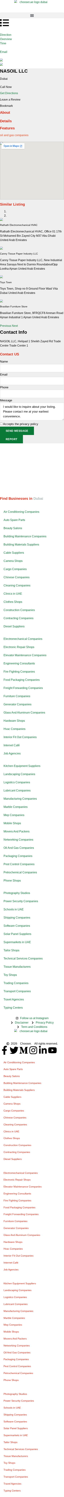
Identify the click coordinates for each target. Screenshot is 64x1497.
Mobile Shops (12, 823)
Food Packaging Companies (22, 679)
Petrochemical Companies (20, 872)
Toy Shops (10, 974)
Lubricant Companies (17, 790)
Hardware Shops (14, 720)
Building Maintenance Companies (25, 536)
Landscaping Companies (19, 774)
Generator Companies (17, 704)
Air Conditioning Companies (21, 511)
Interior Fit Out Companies (20, 737)
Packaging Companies (18, 856)
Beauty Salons (13, 528)
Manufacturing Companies (20, 798)
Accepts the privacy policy (20, 424)
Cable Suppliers (14, 552)
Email (3, 51)
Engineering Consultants (19, 663)
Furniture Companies (17, 696)
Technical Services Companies (23, 958)
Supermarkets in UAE (17, 942)
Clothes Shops (13, 601)
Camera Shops (13, 560)
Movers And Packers (17, 831)
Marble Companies (16, 806)
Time (3, 43)
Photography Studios (17, 893)
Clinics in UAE (13, 593)
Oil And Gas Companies (19, 847)
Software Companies (17, 925)
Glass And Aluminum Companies (24, 712)
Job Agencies (12, 753)
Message (6, 400)
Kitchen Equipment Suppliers (22, 765)
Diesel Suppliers (14, 626)
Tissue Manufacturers (17, 966)
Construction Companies (19, 610)
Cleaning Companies (17, 585)
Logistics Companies (17, 782)
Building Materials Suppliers (21, 544)
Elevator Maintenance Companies (25, 655)
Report (11, 439)
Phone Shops (12, 880)
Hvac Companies (14, 728)
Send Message (17, 430)
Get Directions (9, 93)
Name (4, 361)
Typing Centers (13, 1007)
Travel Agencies (14, 999)
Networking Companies (18, 839)
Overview (6, 39)
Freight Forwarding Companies (23, 687)
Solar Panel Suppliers (17, 933)
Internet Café (12, 745)
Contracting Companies (18, 618)
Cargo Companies (15, 569)
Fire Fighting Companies (19, 671)
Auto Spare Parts (14, 519)
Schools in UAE (14, 909)
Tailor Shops (11, 950)
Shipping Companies (17, 917)
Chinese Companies (17, 577)
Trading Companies (16, 983)
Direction (5, 34)
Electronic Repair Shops (19, 647)
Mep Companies (14, 815)
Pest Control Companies (19, 864)
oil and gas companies (14, 135)
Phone (4, 387)
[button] (32, 15)
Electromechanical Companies (23, 638)
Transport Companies (17, 991)
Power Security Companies (21, 901)
